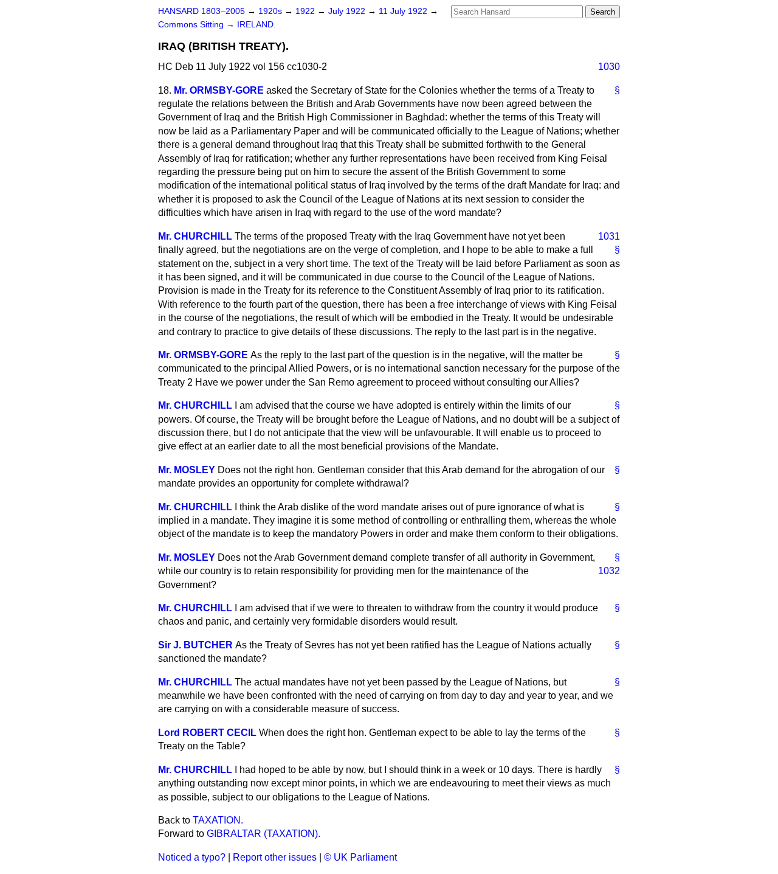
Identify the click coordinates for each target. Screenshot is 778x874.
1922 (306, 11)
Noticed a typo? (191, 857)
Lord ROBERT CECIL (207, 732)
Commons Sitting (192, 24)
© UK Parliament (360, 857)
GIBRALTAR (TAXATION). (263, 833)
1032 (609, 571)
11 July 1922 (404, 11)
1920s (271, 11)
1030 (609, 66)
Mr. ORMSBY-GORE (219, 90)
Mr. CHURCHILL (195, 236)
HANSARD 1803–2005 (201, 11)
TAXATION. (218, 820)
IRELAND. (256, 24)
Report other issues (275, 857)
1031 (609, 236)
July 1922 (348, 11)
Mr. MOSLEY (186, 470)
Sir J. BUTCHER (195, 645)
